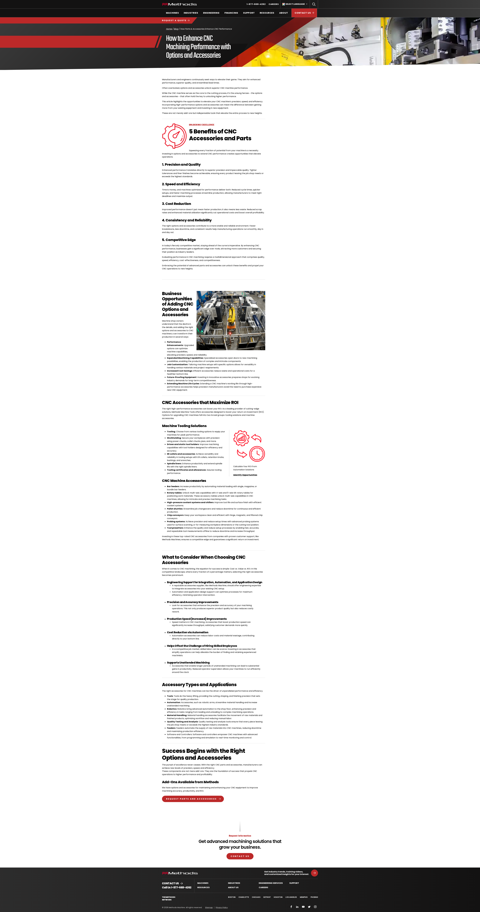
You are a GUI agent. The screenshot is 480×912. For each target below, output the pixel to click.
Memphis (304, 897)
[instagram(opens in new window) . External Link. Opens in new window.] (315, 907)
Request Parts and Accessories (191, 798)
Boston (232, 897)
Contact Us (240, 856)
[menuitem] (256, 4)
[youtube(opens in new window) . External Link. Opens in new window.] (303, 907)
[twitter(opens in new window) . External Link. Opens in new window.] (309, 907)
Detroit (267, 897)
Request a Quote (174, 20)
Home (169, 28)
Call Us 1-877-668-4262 (176, 887)
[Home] (180, 4)
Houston (278, 897)
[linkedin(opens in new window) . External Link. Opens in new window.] (297, 907)
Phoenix (314, 897)
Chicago (256, 897)
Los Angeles (291, 897)
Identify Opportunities (245, 474)
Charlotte (243, 897)
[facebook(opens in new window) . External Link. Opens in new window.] (291, 907)
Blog (176, 28)
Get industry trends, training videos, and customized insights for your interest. (286, 873)
